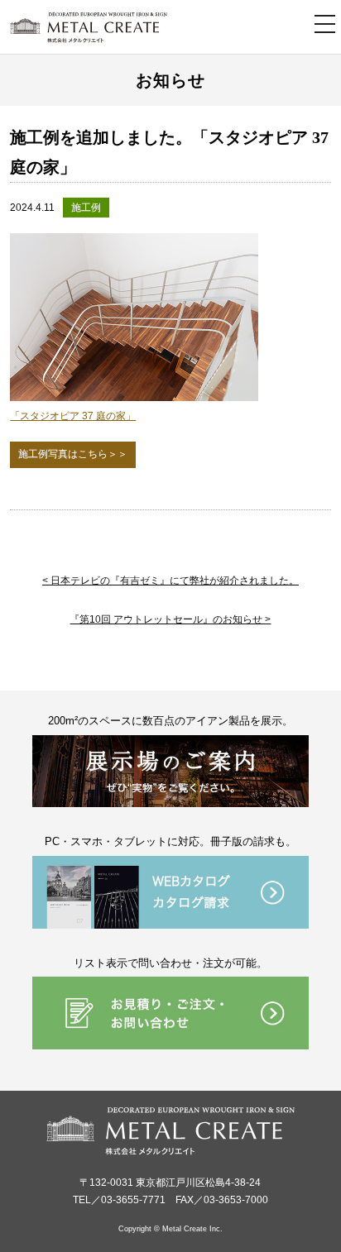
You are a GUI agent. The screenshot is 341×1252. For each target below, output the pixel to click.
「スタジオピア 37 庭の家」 (73, 416)
